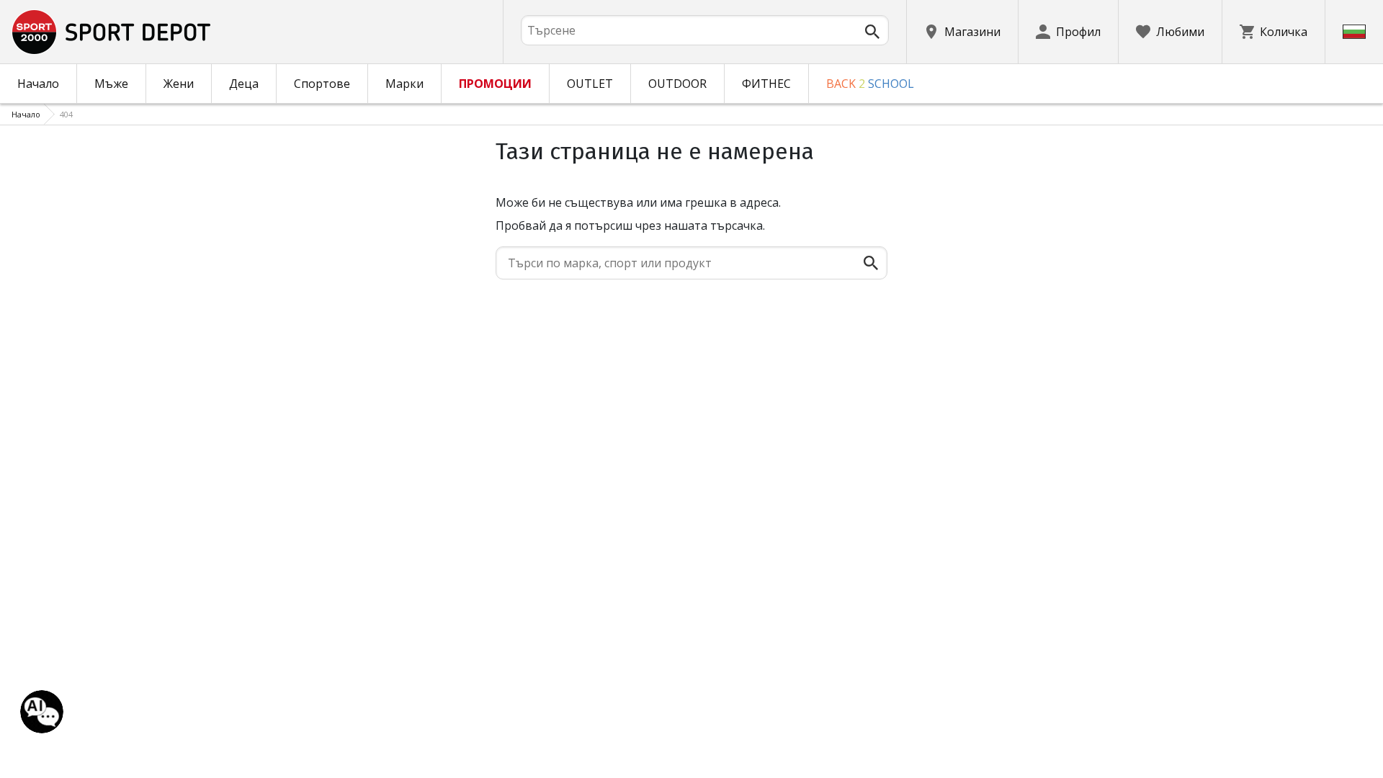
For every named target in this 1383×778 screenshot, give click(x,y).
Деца (244, 83)
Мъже (111, 83)
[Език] (1354, 31)
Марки (404, 83)
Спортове (322, 83)
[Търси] (872, 31)
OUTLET (590, 83)
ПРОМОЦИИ (495, 83)
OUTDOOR (677, 83)
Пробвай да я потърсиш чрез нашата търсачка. (630, 225)
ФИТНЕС (766, 83)
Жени (179, 83)
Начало (38, 83)
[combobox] (705, 30)
